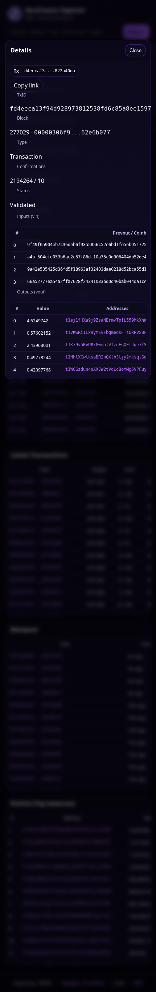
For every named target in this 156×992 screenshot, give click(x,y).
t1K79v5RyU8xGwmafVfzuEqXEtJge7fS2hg (109, 344)
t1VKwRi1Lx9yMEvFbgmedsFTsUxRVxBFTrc (109, 332)
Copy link (26, 85)
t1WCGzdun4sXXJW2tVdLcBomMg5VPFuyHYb (109, 369)
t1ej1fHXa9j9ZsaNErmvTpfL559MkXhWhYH (109, 320)
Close (135, 50)
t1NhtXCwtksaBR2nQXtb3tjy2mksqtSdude (109, 357)
